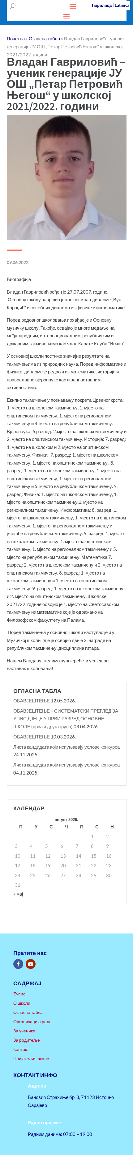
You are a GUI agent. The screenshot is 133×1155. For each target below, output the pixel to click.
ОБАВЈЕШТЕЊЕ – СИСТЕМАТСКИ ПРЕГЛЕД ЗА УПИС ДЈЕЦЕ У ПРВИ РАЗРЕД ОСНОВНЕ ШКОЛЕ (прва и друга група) (65, 718)
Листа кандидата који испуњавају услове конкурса (66, 747)
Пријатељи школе (31, 1058)
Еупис (19, 994)
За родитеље (26, 1040)
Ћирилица (101, 5)
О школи (21, 1003)
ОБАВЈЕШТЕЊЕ (31, 700)
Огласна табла (28, 1012)
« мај (18, 894)
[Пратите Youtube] (31, 964)
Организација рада (32, 1021)
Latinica (122, 5)
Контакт (21, 1049)
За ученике (24, 1031)
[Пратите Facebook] (18, 964)
